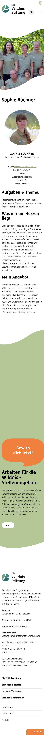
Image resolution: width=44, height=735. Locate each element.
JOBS (8, 525)
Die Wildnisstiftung (11, 679)
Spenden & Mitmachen (13, 698)
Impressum (7, 707)
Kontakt (5, 720)
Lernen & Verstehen (11, 691)
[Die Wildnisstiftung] (13, 9)
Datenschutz (8, 714)
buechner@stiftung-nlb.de (25, 167)
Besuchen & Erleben (11, 685)
